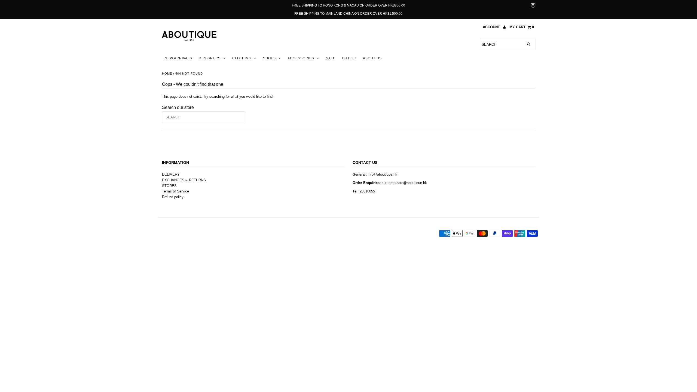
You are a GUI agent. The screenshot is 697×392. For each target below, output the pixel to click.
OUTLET (349, 58)
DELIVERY (171, 174)
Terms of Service (175, 191)
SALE (330, 58)
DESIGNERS (210, 58)
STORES (169, 186)
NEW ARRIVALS (178, 58)
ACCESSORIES (301, 58)
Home (167, 73)
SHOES (269, 58)
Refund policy (173, 197)
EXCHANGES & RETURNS (184, 180)
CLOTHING (241, 58)
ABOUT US (372, 58)
